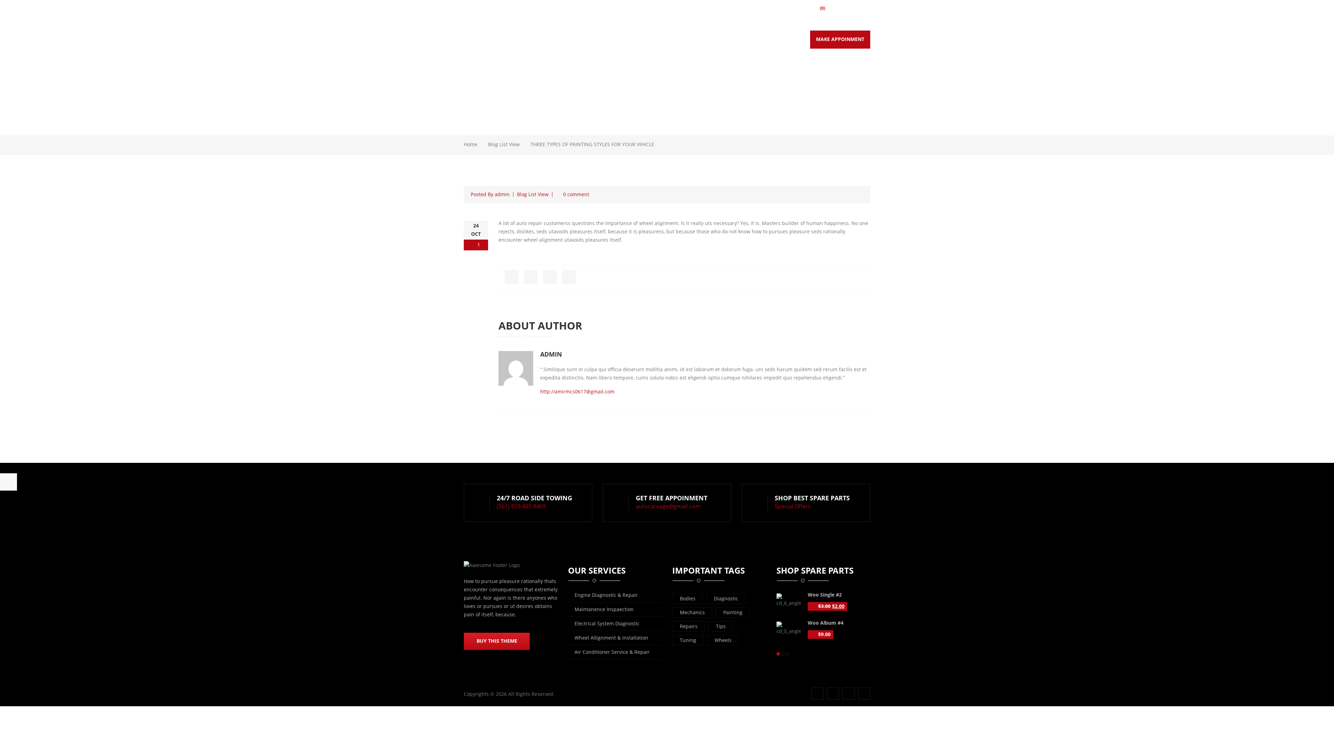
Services (669, 39)
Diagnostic (726, 598)
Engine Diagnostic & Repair (606, 595)
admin (502, 194)
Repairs (689, 626)
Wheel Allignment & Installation (611, 637)
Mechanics (692, 612)
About (639, 39)
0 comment (576, 194)
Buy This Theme (497, 641)
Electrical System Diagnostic (607, 623)
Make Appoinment (840, 39)
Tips (721, 626)
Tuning (688, 640)
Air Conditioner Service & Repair (612, 652)
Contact (781, 39)
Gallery (725, 39)
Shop (753, 39)
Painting (732, 612)
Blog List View (504, 144)
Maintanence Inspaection (604, 609)
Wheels (723, 640)
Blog (697, 39)
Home (612, 39)
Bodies (687, 598)
